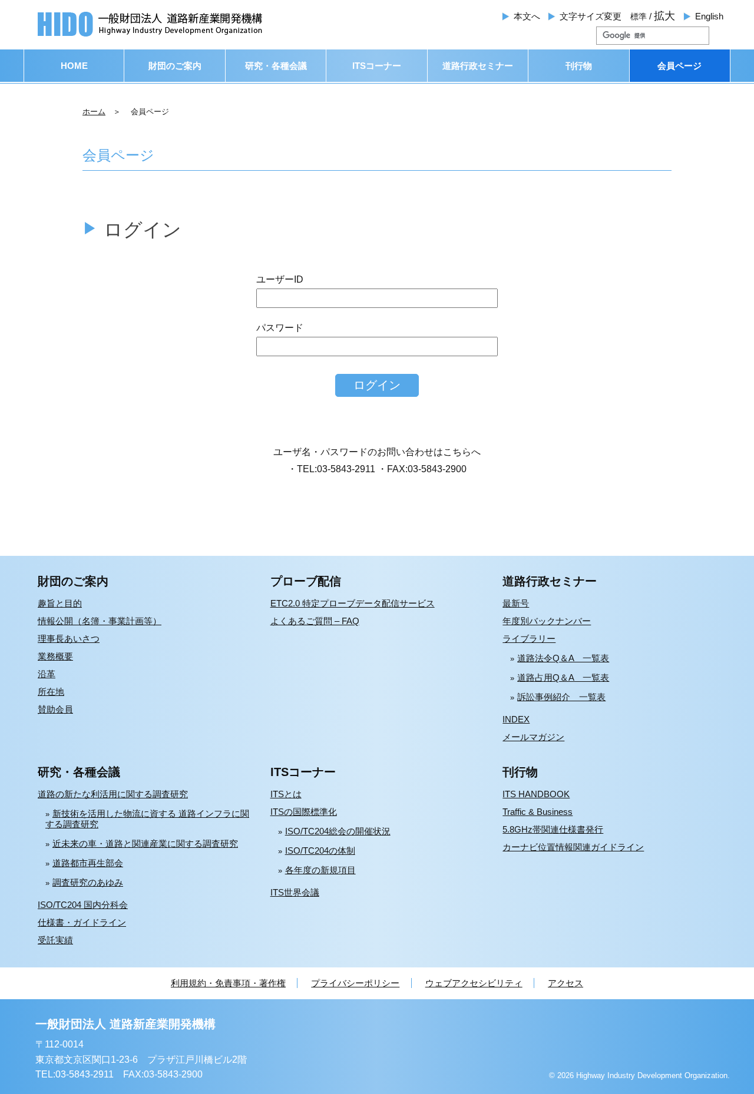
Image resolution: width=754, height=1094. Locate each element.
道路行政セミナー (477, 66)
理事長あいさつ (69, 639)
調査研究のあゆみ (87, 882)
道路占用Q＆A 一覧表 (563, 677)
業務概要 (55, 656)
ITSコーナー (376, 66)
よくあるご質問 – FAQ (314, 621)
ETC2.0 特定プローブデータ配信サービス (352, 603)
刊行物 (579, 66)
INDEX (516, 719)
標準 (638, 16)
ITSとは (286, 794)
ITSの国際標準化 (303, 812)
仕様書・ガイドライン (82, 922)
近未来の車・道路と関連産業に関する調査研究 (145, 843)
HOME (74, 66)
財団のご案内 (174, 66)
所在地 (51, 692)
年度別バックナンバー (546, 621)
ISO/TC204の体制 (320, 851)
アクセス (565, 983)
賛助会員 (55, 709)
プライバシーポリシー (355, 983)
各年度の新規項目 (320, 870)
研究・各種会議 (276, 66)
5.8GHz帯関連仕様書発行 (552, 829)
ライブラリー (528, 639)
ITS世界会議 (294, 892)
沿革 (46, 674)
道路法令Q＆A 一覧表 (563, 658)
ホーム (93, 111)
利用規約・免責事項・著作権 (228, 983)
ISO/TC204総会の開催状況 (338, 831)
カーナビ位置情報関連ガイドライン (573, 847)
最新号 (515, 603)
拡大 (664, 16)
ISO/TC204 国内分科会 (83, 905)
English (709, 16)
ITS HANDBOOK (536, 794)
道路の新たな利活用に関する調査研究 (113, 794)
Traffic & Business (537, 812)
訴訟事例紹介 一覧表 (561, 697)
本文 (527, 16)
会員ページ (679, 66)
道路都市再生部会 (87, 863)
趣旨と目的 (60, 603)
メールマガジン (533, 737)
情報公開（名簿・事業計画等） (99, 621)
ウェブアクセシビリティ (473, 983)
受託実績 (55, 940)
